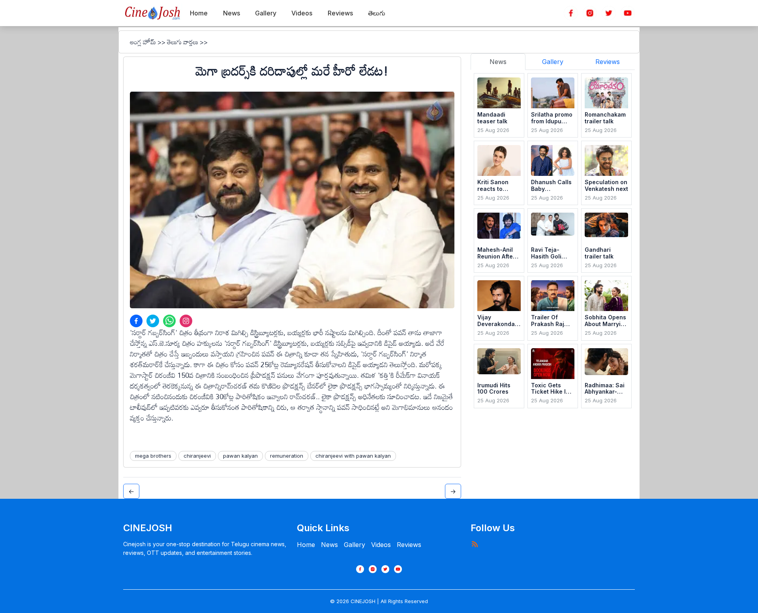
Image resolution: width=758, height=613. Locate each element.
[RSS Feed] (474, 544)
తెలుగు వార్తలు (182, 42)
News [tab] (498, 62)
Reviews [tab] (607, 62)
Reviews (409, 545)
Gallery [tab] (552, 62)
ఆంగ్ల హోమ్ (143, 42)
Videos (381, 545)
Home (306, 545)
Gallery (354, 545)
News (329, 545)
